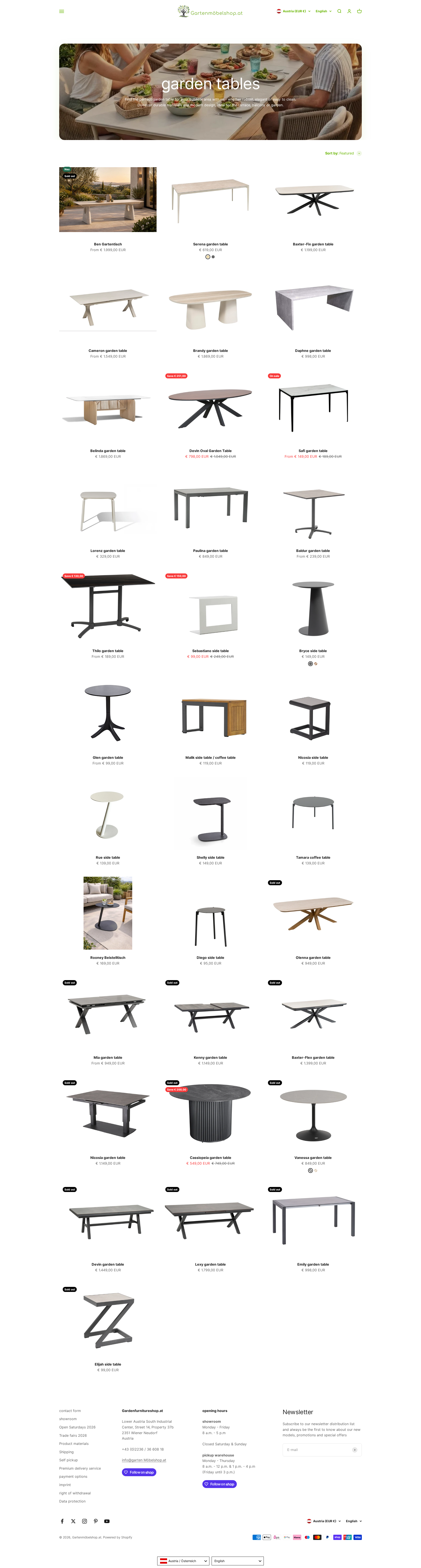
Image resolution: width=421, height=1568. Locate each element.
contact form (70, 1410)
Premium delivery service (80, 1468)
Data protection (72, 1501)
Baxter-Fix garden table (313, 244)
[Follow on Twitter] (73, 1521)
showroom (68, 1419)
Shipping (66, 1452)
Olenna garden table (313, 957)
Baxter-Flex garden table (313, 1057)
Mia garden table (108, 1057)
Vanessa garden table (313, 1157)
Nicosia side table (313, 757)
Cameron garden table (108, 350)
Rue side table (108, 857)
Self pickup (68, 1460)
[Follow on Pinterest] (96, 1521)
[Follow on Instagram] (84, 1521)
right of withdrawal (75, 1493)
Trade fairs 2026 (73, 1435)
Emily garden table (313, 1264)
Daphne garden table (313, 350)
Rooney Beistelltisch (107, 957)
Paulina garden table (210, 550)
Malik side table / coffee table (211, 757)
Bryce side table (313, 651)
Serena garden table (210, 244)
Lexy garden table (210, 1264)
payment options (73, 1476)
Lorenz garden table (108, 550)
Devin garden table (108, 1264)
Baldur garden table (313, 550)
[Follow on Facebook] (62, 1521)
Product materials (74, 1443)
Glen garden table (108, 757)
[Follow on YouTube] (107, 1521)
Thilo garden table (107, 651)
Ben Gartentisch (108, 244)
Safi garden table (313, 451)
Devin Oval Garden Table (210, 451)
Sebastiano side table (210, 651)
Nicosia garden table (107, 1157)
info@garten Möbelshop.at (144, 1460)
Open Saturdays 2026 (77, 1427)
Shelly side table (211, 857)
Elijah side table (108, 1364)
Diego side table (210, 957)
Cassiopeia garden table (210, 1157)
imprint (65, 1485)
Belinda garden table (108, 451)
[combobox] (183, 1561)
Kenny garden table (210, 1057)
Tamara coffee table (313, 857)
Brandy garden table (210, 350)
